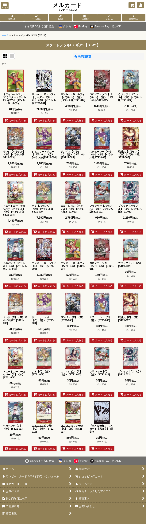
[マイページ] (140, 5)
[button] (5, 5)
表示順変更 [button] (84, 56)
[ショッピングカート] (132, 5)
